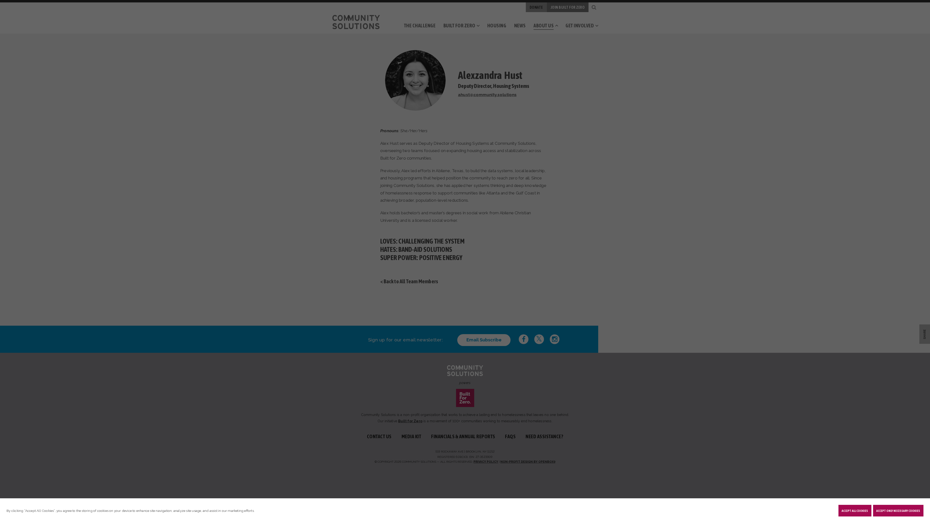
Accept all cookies (855, 511)
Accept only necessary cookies (898, 511)
